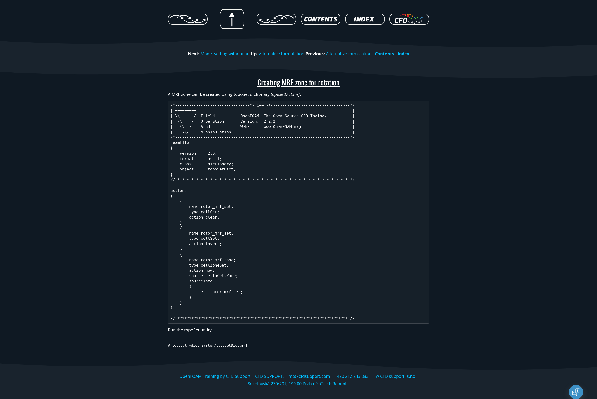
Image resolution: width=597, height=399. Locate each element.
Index (403, 53)
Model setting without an (225, 53)
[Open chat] (576, 392)
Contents (384, 53)
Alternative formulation (281, 53)
